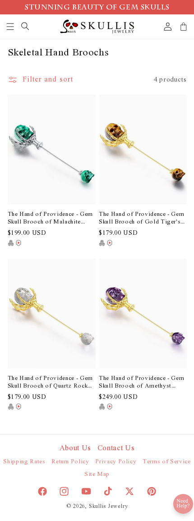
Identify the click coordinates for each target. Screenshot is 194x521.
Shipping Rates (24, 462)
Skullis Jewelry (108, 506)
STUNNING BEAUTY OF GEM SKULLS (97, 8)
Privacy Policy (115, 462)
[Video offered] (18, 243)
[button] (10, 26)
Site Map (97, 474)
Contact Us (116, 448)
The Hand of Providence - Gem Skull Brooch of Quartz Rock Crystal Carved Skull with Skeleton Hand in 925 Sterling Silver (50, 382)
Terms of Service (167, 462)
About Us (75, 448)
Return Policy (70, 462)
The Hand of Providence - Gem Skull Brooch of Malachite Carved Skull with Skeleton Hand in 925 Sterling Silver (50, 218)
